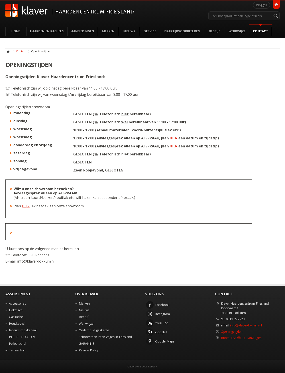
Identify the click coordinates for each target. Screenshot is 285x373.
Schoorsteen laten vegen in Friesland (105, 337)
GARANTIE (86, 343)
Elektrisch (15, 310)
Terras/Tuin (17, 350)
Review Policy (88, 350)
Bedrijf (214, 31)
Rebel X (152, 366)
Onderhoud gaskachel (94, 330)
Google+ (161, 332)
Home (15, 31)
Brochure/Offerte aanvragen (241, 338)
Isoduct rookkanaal (23, 330)
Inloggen (261, 5)
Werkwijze (237, 31)
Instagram (162, 314)
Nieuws (129, 31)
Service (150, 31)
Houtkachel (17, 323)
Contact (260, 31)
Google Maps (165, 341)
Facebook (162, 305)
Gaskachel (16, 317)
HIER (173, 138)
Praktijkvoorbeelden (182, 31)
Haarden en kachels (47, 31)
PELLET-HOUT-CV (22, 337)
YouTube (161, 323)
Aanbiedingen (82, 31)
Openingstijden (231, 331)
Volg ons (154, 293)
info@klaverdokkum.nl (246, 325)
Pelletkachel (17, 343)
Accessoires (17, 303)
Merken (108, 31)
